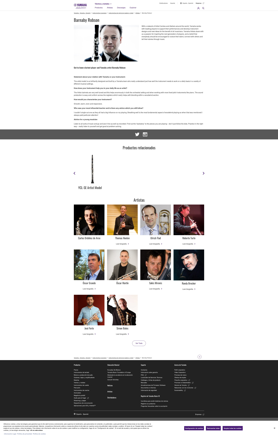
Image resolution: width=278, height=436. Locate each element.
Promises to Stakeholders (182, 383)
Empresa (198, 3)
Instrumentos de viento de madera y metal (121, 13)
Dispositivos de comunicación (83, 403)
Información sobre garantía (149, 372)
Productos (99, 7)
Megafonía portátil (79, 395)
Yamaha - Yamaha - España (82, 13)
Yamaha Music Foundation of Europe (119, 372)
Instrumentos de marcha (81, 390)
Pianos (76, 370)
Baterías (76, 380)
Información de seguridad (149, 390)
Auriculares (77, 393)
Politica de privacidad (24, 434)
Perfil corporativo (179, 370)
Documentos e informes (148, 388)
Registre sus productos (148, 404)
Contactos (144, 370)
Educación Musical (113, 365)
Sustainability (178, 390)
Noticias (110, 385)
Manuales (144, 383)
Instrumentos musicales (99, 13)
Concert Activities (113, 380)
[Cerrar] (274, 428)
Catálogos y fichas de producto (150, 380)
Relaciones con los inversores (183, 388)
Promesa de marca (180, 375)
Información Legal (10, 434)
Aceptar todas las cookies (232, 428)
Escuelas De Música (113, 370)
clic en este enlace (36, 430)
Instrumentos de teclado (81, 372)
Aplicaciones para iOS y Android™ (85, 406)
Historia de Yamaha (180, 385)
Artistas (110, 7)
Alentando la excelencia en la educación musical (120, 376)
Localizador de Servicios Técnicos (151, 377)
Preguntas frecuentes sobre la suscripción (154, 406)
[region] (139, 428)
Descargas (121, 7)
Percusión (77, 388)
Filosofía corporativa (180, 380)
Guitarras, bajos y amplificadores (84, 377)
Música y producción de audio (83, 375)
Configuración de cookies (194, 428)
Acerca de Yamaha (180, 365)
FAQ (142, 375)
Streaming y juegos (80, 400)
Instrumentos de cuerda (81, 385)
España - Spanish (188, 3)
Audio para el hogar (80, 398)
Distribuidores (163, 3)
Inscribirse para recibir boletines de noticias (154, 401)
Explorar (133, 7)
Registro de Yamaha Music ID (150, 396)
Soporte (172, 3)
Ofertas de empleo (180, 377)
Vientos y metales (102, 3)
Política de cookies (39, 434)
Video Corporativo (180, 372)
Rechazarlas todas (213, 428)
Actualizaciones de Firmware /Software (153, 385)
